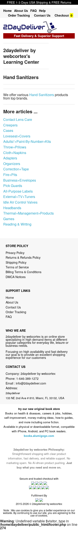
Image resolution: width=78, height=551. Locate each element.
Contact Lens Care (17, 119)
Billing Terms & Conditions (23, 272)
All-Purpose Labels (18, 191)
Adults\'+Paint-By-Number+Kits (27, 141)
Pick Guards (12, 185)
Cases (8, 130)
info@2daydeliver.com (31, 383)
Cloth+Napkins (14, 152)
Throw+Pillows (14, 147)
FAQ (33, 10)
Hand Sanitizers (41, 94)
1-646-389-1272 (27, 378)
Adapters (10, 158)
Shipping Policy (16, 262)
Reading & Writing (17, 224)
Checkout (62, 15)
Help (42, 10)
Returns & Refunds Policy (23, 257)
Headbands (12, 207)
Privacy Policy (15, 253)
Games (8, 218)
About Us (21, 10)
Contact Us (42, 15)
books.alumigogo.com (39, 436)
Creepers (10, 125)
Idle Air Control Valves (20, 202)
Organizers (11, 163)
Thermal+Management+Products (28, 213)
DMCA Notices (16, 277)
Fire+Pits (10, 174)
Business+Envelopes (19, 180)
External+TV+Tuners (19, 196)
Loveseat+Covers (16, 136)
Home (7, 10)
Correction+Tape (16, 169)
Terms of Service (17, 267)
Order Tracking (19, 15)
